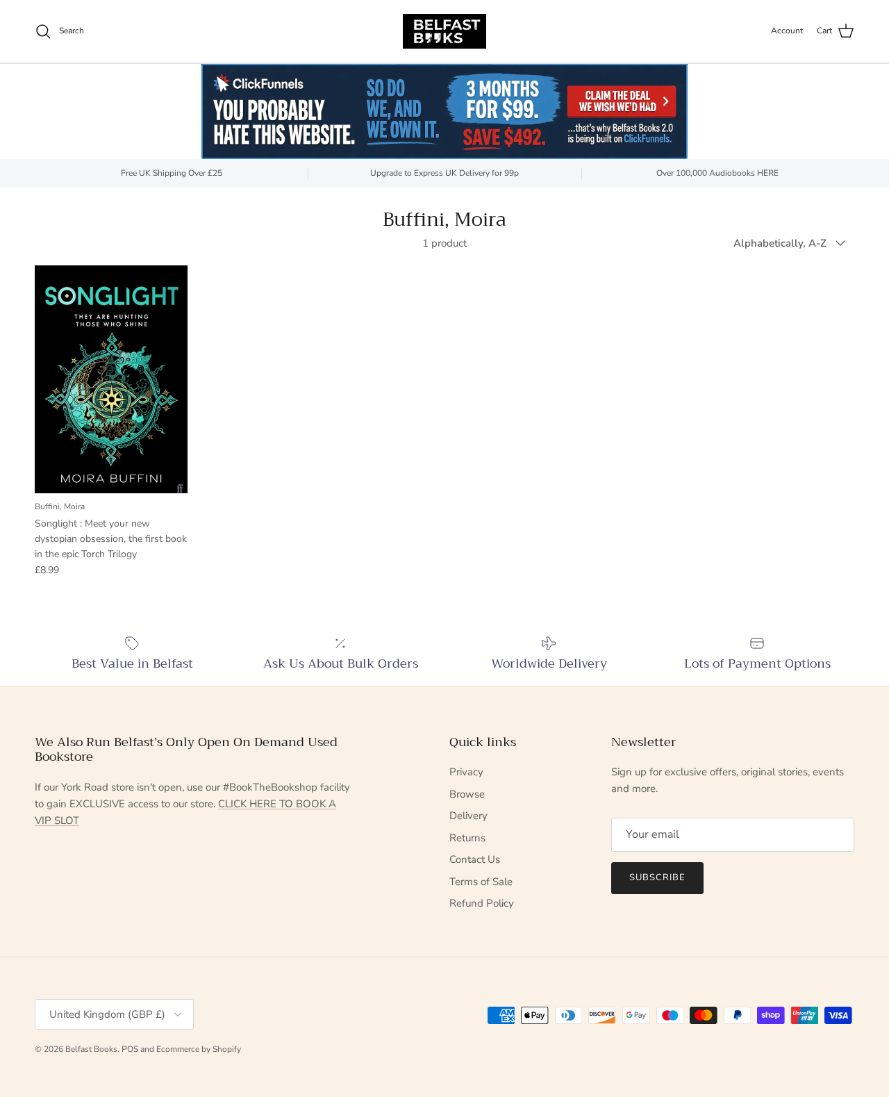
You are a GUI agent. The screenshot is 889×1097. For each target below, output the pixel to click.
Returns (467, 838)
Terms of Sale (481, 882)
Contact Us (474, 859)
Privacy (466, 772)
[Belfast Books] (444, 31)
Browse (467, 794)
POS (130, 1049)
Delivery (468, 816)
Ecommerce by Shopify (198, 1049)
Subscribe (657, 877)
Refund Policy (481, 903)
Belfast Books (91, 1049)
